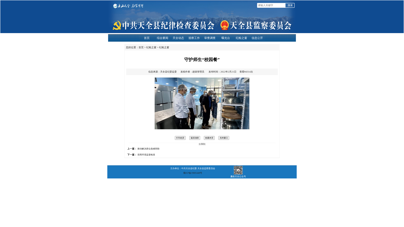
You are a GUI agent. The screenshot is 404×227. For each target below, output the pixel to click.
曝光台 (225, 38)
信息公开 (257, 38)
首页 (147, 38)
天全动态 (178, 38)
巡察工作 (194, 38)
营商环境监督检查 (146, 155)
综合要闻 (162, 38)
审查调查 (210, 38)
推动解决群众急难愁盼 (148, 149)
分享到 (202, 144)
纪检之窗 (241, 38)
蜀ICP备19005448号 (192, 173)
